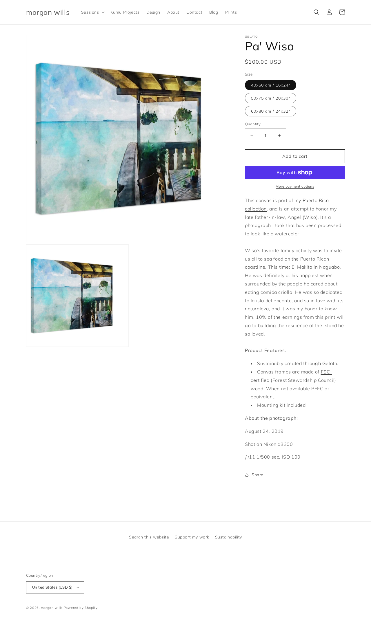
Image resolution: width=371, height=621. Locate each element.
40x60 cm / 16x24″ (270, 85)
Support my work (192, 537)
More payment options (295, 186)
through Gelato (320, 363)
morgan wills (52, 608)
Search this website (149, 537)
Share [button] (257, 474)
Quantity (253, 124)
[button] (92, 12)
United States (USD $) (52, 587)
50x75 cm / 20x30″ (270, 98)
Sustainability (228, 537)
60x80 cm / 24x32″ (270, 111)
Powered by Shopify (81, 608)
